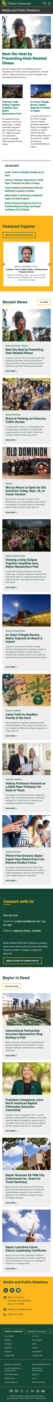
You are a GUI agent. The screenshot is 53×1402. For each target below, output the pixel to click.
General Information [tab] (14, 1331)
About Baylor (9, 1336)
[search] (43, 3)
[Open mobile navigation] (50, 3)
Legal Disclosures (11, 1382)
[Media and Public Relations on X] (5, 1290)
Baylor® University (24, 1396)
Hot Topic (16, 851)
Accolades (10, 779)
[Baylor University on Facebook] (16, 1392)
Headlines (17, 710)
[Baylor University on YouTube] (42, 1392)
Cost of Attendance (11, 1374)
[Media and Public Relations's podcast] (12, 1290)
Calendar (8, 1351)
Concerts (9, 483)
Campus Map (9, 1355)
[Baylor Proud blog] (10, 1392)
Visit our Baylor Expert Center (19, 235)
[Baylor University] (16, 3)
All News (44, 302)
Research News (19, 556)
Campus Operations (13, 345)
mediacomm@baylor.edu (27, 921)
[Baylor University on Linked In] (32, 1392)
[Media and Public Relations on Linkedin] (18, 1290)
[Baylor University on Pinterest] (37, 1392)
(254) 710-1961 (15, 1314)
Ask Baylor (8, 1343)
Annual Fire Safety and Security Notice (13, 1369)
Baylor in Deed (11, 986)
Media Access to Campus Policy (22, 960)
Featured (24, 345)
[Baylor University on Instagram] (21, 1392)
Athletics (8, 1340)
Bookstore (8, 1347)
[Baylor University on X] (26, 1392)
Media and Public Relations (21, 10)
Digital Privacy (10, 1378)
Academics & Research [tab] (36, 1331)
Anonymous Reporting (13, 1364)
